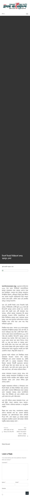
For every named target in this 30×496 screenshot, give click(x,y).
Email (17, 482)
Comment (4, 462)
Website (4, 488)
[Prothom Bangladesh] (15, 6)
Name (3, 482)
